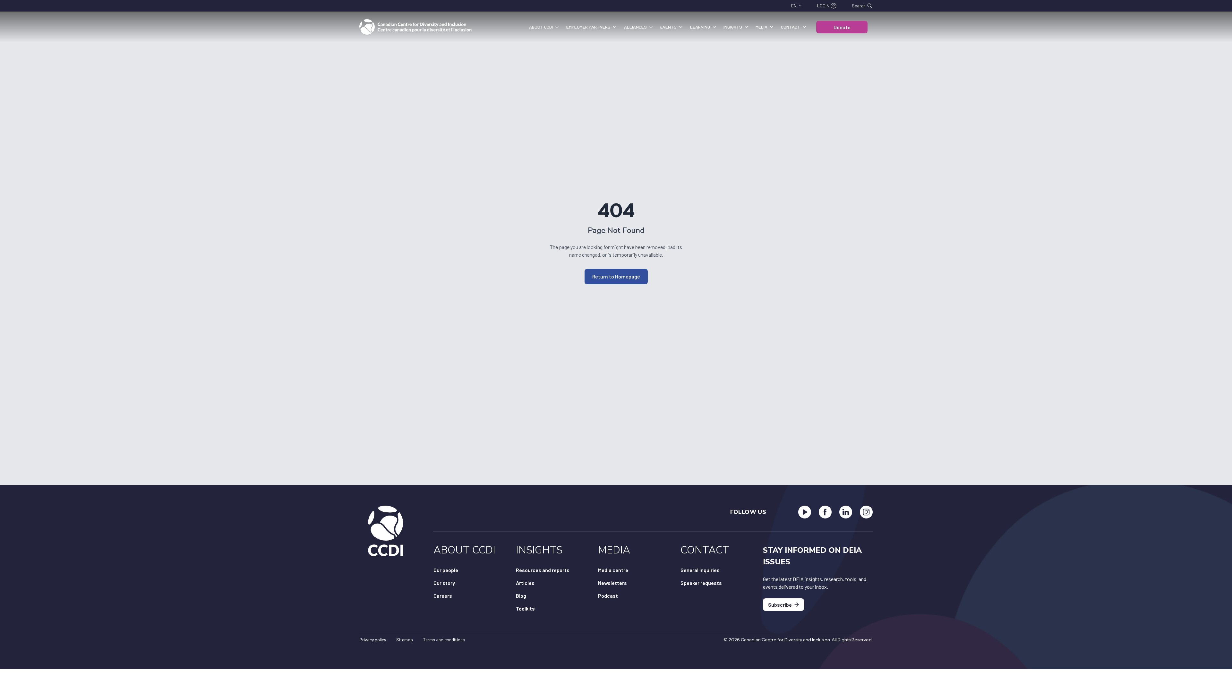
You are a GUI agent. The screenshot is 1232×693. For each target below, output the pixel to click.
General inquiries (700, 570)
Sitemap (404, 639)
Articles (525, 583)
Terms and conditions (444, 639)
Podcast (608, 596)
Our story (444, 583)
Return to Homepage (616, 276)
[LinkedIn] (845, 512)
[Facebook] (825, 512)
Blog (521, 596)
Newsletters (612, 583)
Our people (445, 570)
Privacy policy (372, 639)
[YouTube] (804, 512)
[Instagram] (866, 512)
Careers (442, 596)
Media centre (613, 570)
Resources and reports (542, 570)
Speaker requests (701, 583)
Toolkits (525, 608)
